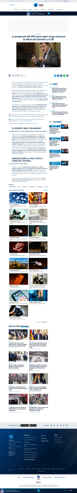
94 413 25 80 (12, 444)
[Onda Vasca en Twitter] (51, 425)
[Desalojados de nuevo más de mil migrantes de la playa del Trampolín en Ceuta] (38, 399)
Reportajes (44, 438)
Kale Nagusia (27, 442)
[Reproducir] (49, 13)
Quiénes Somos (21, 468)
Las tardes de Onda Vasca (29, 439)
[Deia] (19, 477)
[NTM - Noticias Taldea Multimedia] (38, 477)
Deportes (43, 9)
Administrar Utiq (41, 471)
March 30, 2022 (34, 123)
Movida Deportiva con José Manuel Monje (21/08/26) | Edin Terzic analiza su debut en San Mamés (54, 131)
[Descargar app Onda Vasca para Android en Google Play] (24, 425)
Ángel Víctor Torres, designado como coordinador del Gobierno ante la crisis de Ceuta (38, 388)
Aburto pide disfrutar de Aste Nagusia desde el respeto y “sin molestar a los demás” (59, 98)
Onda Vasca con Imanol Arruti (38, 14)
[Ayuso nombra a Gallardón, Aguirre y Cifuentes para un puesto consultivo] (18, 356)
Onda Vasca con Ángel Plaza (30, 457)
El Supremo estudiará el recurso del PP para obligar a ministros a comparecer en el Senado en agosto (38, 367)
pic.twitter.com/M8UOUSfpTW (25, 121)
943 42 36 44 (12, 449)
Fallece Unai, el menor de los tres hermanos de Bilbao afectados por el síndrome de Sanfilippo (60, 113)
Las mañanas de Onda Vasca (30, 437)
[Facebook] (61, 75)
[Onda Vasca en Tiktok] (67, 425)
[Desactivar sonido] (67, 491)
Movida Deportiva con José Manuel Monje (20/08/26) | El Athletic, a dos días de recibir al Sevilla (54, 143)
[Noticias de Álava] (47, 477)
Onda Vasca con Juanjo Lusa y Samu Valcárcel (30, 449)
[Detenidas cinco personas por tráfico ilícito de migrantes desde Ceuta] (18, 378)
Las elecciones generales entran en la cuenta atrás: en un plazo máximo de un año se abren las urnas (38, 345)
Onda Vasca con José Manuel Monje (30, 445)
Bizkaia (30, 9)
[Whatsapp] (64, 75)
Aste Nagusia (12, 1)
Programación (59, 9)
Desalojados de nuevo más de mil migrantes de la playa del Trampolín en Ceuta (38, 409)
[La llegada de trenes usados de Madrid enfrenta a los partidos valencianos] (18, 399)
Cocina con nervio (58, 442)
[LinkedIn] (58, 75)
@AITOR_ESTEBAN (14, 119)
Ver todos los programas (29, 459)
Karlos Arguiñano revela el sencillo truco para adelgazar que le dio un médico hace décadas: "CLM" (60, 105)
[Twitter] (55, 75)
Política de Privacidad (36, 468)
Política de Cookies (46, 468)
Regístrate (66, 1)
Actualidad (23, 9)
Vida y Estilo (51, 9)
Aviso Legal (28, 468)
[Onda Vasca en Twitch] (63, 425)
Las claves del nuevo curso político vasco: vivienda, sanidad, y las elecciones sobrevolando (18, 344)
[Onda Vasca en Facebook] (54, 425)
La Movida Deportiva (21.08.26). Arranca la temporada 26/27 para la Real (54, 155)
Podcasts (16, 9)
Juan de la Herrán (58, 437)
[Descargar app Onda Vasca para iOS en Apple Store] (33, 425)
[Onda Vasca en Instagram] (60, 425)
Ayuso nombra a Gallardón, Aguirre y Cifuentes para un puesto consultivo (16, 366)
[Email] (67, 75)
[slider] (71, 490)
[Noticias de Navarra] (59, 477)
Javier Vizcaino (58, 439)
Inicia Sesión (61, 1)
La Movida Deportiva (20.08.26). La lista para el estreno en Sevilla (54, 167)
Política (10, 341)
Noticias (43, 435)
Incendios (16, 1)
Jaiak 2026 (20, 1)
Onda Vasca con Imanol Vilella (30, 454)
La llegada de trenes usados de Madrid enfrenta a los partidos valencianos (17, 409)
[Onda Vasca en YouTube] (57, 425)
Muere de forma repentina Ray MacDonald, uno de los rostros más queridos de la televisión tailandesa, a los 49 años (59, 90)
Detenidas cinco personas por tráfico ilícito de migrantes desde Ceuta (18, 388)
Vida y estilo (55, 86)
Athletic (36, 9)
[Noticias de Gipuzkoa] (29, 477)
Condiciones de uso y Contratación (58, 468)
